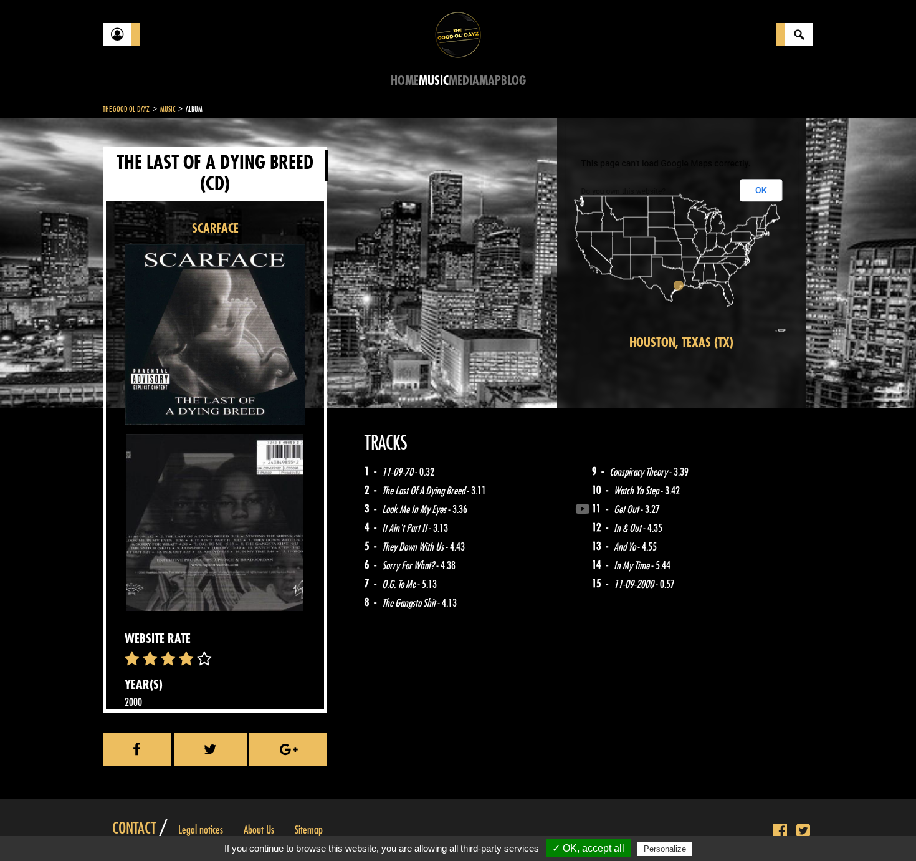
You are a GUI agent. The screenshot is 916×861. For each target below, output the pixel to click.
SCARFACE (215, 228)
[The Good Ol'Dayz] (458, 34)
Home (405, 80)
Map (490, 80)
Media (464, 80)
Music (434, 80)
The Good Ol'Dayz (126, 109)
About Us (259, 829)
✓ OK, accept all (588, 848)
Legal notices (200, 829)
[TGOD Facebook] (780, 831)
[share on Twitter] (210, 749)
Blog (513, 80)
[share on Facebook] (137, 749)
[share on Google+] (288, 749)
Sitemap (309, 829)
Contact (134, 828)
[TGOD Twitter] (803, 831)
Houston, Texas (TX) (681, 342)
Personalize (665, 849)
